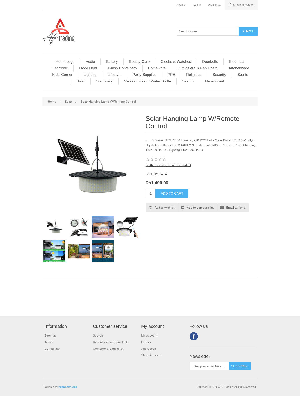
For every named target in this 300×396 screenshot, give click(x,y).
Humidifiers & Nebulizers (197, 68)
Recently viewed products (110, 342)
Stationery (104, 81)
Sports (242, 75)
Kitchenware (239, 68)
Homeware (157, 68)
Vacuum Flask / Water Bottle (147, 81)
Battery (112, 61)
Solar (80, 81)
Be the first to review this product (168, 165)
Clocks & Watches (176, 61)
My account (214, 81)
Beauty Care (139, 61)
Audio (90, 61)
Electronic (59, 68)
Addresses (148, 348)
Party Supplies (145, 75)
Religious (193, 75)
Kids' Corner (62, 75)
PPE (171, 75)
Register (181, 4)
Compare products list (108, 348)
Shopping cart (151, 355)
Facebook (194, 336)
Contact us (52, 348)
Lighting (90, 75)
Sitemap (50, 335)
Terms (49, 342)
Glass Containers (122, 68)
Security (219, 75)
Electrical (236, 61)
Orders (146, 342)
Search (188, 81)
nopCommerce (67, 387)
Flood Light (88, 68)
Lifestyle (114, 75)
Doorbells (210, 61)
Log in (197, 4)
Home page (65, 61)
